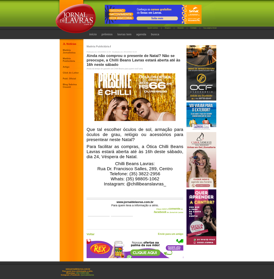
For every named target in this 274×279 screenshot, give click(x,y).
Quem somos (152, 28)
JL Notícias (69, 44)
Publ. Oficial (69, 78)
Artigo (66, 67)
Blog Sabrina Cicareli (70, 85)
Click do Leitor (71, 72)
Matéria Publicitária (69, 59)
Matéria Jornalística (69, 51)
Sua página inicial (209, 28)
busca (155, 34)
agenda (141, 34)
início (93, 34)
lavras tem (124, 34)
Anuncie (180, 28)
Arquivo (168, 28)
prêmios (107, 34)
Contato (193, 28)
